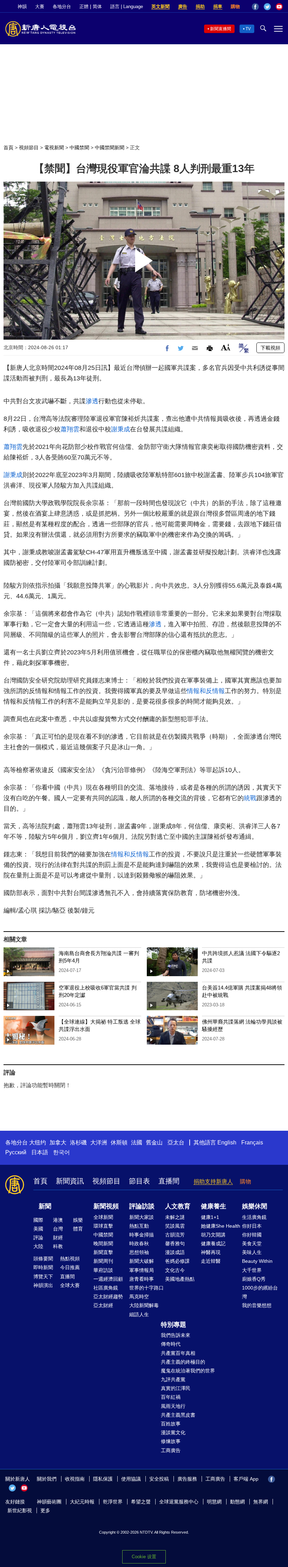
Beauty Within (257, 1261)
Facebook (255, 6)
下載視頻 (270, 348)
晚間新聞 (103, 1243)
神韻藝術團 (49, 1501)
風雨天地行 (173, 1406)
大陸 (38, 1246)
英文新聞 (160, 6)
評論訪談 (142, 1206)
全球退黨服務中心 (178, 1501)
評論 (38, 1237)
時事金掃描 (141, 1235)
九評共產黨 (173, 1379)
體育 (78, 1229)
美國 (38, 1229)
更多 (45, 1510)
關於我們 (47, 1479)
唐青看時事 (141, 1279)
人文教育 (177, 1206)
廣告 (182, 6)
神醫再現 (211, 1252)
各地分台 (62, 6)
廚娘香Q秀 (254, 1279)
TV (248, 28)
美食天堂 (252, 1243)
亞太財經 (103, 1305)
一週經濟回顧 (108, 1279)
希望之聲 (141, 1501)
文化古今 (175, 1270)
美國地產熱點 (180, 1279)
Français (252, 1142)
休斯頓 (119, 1142)
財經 (58, 1237)
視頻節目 (29, 147)
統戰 (250, 798)
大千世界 (252, 1270)
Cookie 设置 (144, 1556)
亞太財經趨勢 (108, 1296)
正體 (84, 6)
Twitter (267, 6)
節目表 (139, 1181)
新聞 (45, 1206)
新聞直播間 (220, 28)
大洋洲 (98, 1142)
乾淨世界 (113, 1501)
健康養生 (213, 1206)
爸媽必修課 (177, 1261)
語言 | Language (126, 6)
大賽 (39, 6)
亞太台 (176, 1142)
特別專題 (173, 1324)
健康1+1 (210, 1217)
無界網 (260, 1501)
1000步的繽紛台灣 (260, 1292)
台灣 (58, 1229)
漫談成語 (175, 1252)
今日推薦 (70, 1267)
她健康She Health (220, 1226)
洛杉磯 (78, 1142)
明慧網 (214, 1501)
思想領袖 (139, 1252)
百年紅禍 (171, 1397)
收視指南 (75, 1479)
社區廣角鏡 (105, 1288)
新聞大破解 (141, 1261)
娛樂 (78, 1220)
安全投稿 (159, 1479)
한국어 (61, 1152)
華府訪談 (103, 1270)
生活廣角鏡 (254, 1217)
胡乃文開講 (213, 1235)
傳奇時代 (171, 1344)
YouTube (279, 6)
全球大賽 (70, 1285)
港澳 (58, 1220)
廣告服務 (187, 1479)
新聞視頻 (106, 1206)
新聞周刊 (103, 1261)
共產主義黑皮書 (178, 1415)
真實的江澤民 (175, 1388)
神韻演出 (43, 1285)
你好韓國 (252, 1235)
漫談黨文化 (173, 1432)
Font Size (226, 347)
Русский (15, 1152)
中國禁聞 (79, 147)
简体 (97, 6)
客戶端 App (246, 1479)
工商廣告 (171, 1450)
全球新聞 (103, 1217)
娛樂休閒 (254, 1206)
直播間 (168, 1181)
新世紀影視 (19, 1510)
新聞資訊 (70, 1181)
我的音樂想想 (256, 1305)
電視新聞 (54, 147)
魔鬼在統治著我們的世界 (188, 1370)
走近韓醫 (211, 1261)
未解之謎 (175, 1217)
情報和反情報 (206, 690)
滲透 (92, 401)
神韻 (22, 6)
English (226, 1142)
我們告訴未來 (175, 1335)
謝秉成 (120, 429)
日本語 (39, 1152)
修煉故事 (171, 1441)
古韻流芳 (175, 1235)
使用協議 (131, 1479)
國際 (38, 1220)
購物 (235, 6)
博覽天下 (43, 1276)
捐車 (217, 6)
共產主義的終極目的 (183, 1362)
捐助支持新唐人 (213, 1181)
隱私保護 (103, 1479)
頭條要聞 (43, 1258)
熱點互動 (139, 1226)
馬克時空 (139, 1296)
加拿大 (58, 1142)
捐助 (200, 6)
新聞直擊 (103, 1252)
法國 (136, 1142)
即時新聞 (43, 1267)
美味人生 (252, 1252)
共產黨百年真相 (178, 1353)
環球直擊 (103, 1226)
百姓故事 (171, 1423)
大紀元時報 (82, 1501)
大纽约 (37, 1142)
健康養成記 (213, 1243)
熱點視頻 (70, 1258)
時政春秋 (139, 1243)
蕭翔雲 (69, 429)
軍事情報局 (141, 1270)
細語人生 (139, 1314)
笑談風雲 (175, 1226)
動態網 (237, 1501)
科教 (58, 1246)
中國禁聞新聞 (109, 147)
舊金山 (154, 1142)
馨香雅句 (175, 1243)
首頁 (8, 147)
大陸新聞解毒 (144, 1305)
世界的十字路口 (146, 1288)
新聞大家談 (141, 1217)
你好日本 (252, 1226)
